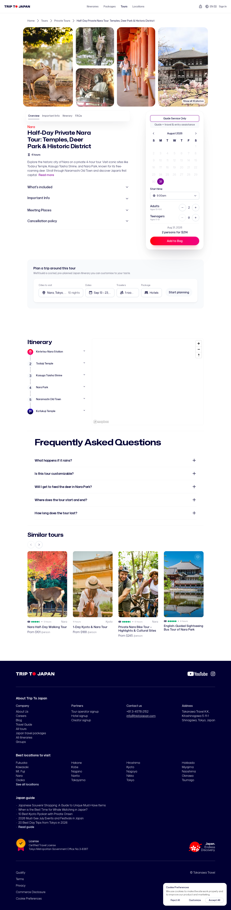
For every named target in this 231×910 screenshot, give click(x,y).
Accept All (214, 900)
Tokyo (130, 780)
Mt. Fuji (20, 771)
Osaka (20, 780)
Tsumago (188, 780)
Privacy (20, 885)
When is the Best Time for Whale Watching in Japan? (53, 810)
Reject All (175, 900)
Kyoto (130, 767)
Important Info (51, 115)
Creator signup (81, 720)
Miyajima (188, 767)
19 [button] (174, 167)
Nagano (76, 771)
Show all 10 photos (193, 101)
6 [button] (181, 153)
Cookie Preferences (29, 898)
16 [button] (153, 167)
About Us (22, 711)
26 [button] (174, 175)
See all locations (27, 784)
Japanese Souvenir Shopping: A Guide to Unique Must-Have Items (62, 805)
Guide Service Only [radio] (174, 118)
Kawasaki (22, 767)
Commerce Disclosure (30, 892)
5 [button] (174, 153)
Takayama (78, 780)
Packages (110, 6)
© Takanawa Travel (202, 872)
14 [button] (188, 160)
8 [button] (196, 153)
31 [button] (160, 182)
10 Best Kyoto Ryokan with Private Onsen (45, 814)
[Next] (195, 133)
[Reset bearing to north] (199, 355)
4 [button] (167, 153)
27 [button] (181, 175)
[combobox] (151, 292)
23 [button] (153, 175)
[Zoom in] (199, 343)
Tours (124, 6)
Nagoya (132, 771)
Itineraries (93, 6)
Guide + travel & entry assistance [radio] (174, 124)
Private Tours (62, 20)
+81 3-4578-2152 (138, 711)
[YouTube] (197, 674)
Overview (33, 115)
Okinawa (187, 776)
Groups (21, 742)
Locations (138, 6)
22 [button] (195, 167)
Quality (20, 872)
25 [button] (167, 175)
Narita (75, 776)
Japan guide (25, 797)
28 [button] (188, 175)
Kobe (74, 767)
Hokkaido (188, 763)
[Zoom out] (199, 349)
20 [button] (181, 167)
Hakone (76, 763)
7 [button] (188, 153)
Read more (46, 175)
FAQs (78, 115)
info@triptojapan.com (141, 716)
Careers (21, 716)
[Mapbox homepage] (101, 422)
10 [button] (160, 160)
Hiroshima (133, 763)
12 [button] (174, 160)
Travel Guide (24, 724)
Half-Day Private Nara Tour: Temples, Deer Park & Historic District (115, 20)
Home (31, 20)
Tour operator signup (85, 711)
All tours (21, 729)
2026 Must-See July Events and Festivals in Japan (51, 818)
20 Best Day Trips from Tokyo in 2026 (42, 823)
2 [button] (153, 153)
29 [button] (195, 175)
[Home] (17, 6)
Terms (20, 879)
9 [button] (154, 160)
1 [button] (195, 146)
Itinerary (67, 115)
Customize (195, 900)
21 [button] (188, 167)
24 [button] (160, 175)
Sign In (223, 6)
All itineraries (24, 737)
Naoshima (189, 771)
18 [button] (167, 167)
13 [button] (181, 160)
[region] (147, 382)
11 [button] (167, 160)
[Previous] (153, 133)
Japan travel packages (31, 733)
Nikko (130, 776)
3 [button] (160, 153)
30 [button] (153, 182)
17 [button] (160, 167)
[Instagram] (213, 674)
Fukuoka (21, 763)
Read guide (26, 827)
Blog (19, 720)
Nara (31, 126)
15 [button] (195, 160)
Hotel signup (79, 716)
